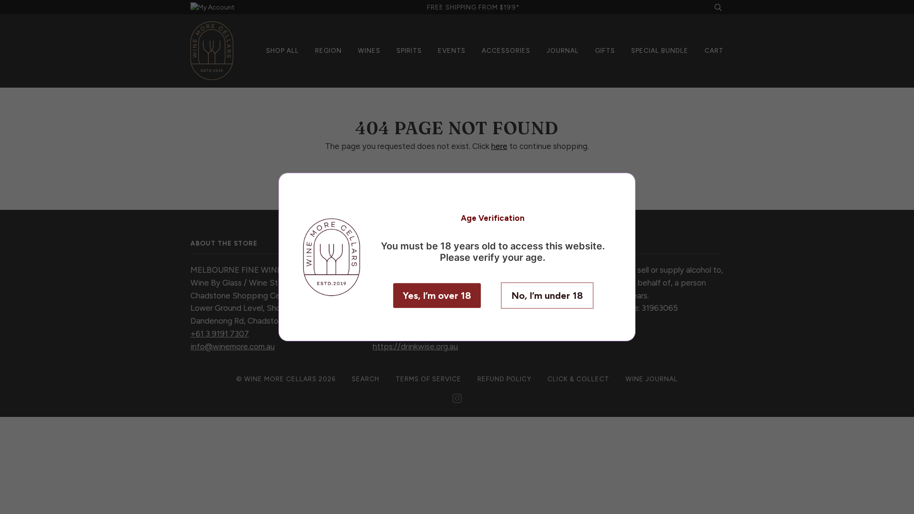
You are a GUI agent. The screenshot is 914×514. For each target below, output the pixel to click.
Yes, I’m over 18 (437, 295)
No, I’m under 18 (547, 295)
